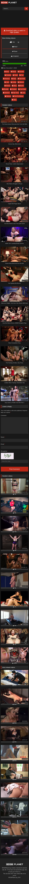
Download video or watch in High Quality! (15, 31)
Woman (8, 85)
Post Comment (14, 469)
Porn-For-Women (18, 96)
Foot (22, 75)
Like (13, 42)
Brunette (21, 71)
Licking (14, 82)
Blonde (14, 71)
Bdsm (7, 71)
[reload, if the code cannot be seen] (7, 458)
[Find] (26, 8)
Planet (9, 2)
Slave (15, 99)
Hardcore (7, 78)
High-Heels (16, 92)
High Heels (22, 78)
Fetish (16, 75)
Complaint (15, 56)
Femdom (8, 75)
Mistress (21, 82)
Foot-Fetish (23, 89)
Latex (7, 82)
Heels (14, 78)
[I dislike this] (19, 42)
